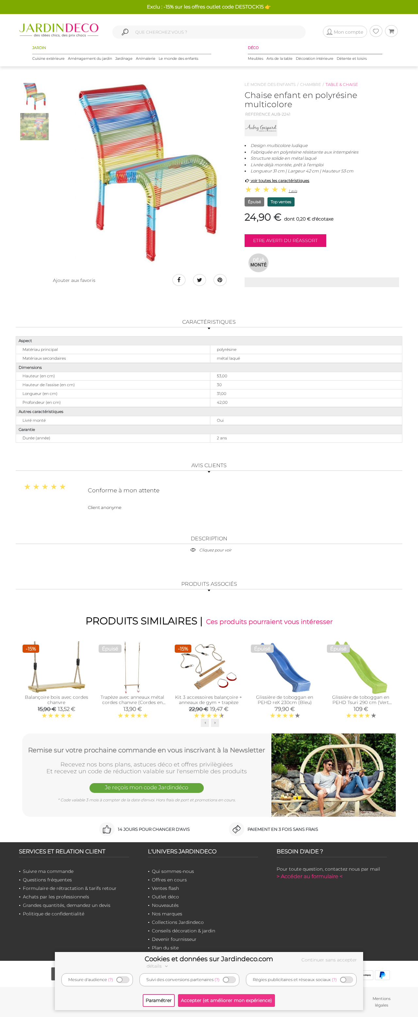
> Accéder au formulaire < (310, 876)
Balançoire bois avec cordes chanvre (56, 699)
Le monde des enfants (178, 58)
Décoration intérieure (314, 58)
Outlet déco (165, 897)
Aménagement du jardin (90, 58)
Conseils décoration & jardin (183, 931)
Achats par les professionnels (56, 897)
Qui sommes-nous (173, 871)
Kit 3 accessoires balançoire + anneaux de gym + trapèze (208, 699)
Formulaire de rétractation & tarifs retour (70, 888)
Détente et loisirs (352, 58)
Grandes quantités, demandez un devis (66, 905)
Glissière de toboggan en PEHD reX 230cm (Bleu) (284, 699)
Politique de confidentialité (53, 914)
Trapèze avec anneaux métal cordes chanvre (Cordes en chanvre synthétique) (132, 702)
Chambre (310, 84)
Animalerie (145, 58)
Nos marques (167, 914)
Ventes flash (165, 888)
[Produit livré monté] (258, 263)
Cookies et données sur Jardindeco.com (209, 959)
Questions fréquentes (47, 880)
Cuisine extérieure (48, 58)
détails (155, 966)
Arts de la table (279, 58)
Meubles (255, 58)
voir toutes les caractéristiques (279, 180)
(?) (110, 979)
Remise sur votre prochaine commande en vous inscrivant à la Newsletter (146, 750)
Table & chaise (342, 84)
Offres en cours (169, 880)
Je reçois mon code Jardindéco (146, 787)
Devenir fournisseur (174, 939)
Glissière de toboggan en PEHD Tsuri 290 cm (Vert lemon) (360, 702)
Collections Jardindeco (178, 922)
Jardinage (124, 58)
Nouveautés (165, 905)
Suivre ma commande (48, 871)
